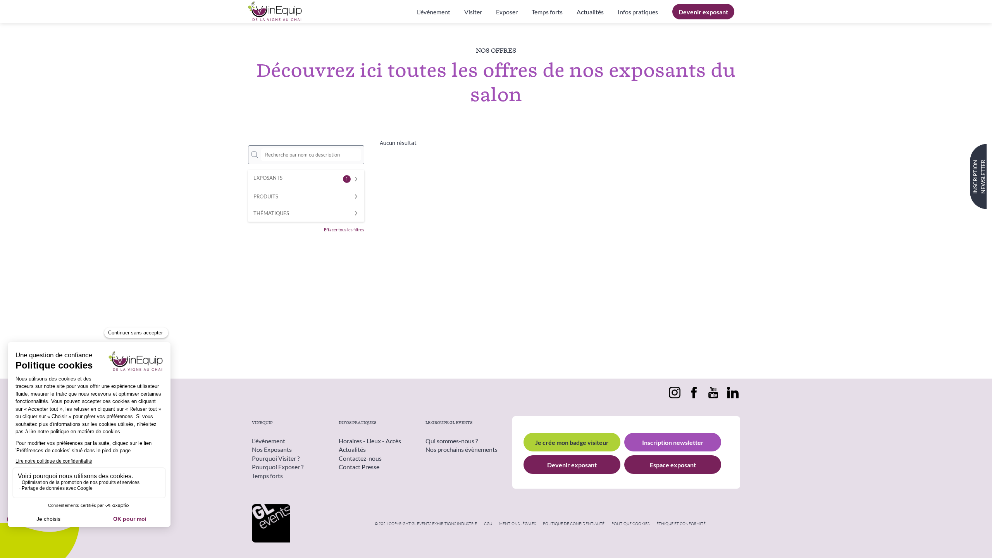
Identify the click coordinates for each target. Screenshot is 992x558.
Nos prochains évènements (461, 449)
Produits (265, 197)
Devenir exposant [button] (572, 464)
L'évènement (268, 440)
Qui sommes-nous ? (451, 440)
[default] (638, 11)
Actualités (352, 449)
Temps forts (267, 475)
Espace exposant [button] (673, 464)
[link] (433, 11)
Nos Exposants (272, 449)
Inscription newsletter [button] (673, 442)
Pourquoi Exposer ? (277, 467)
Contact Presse (359, 467)
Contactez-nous (360, 458)
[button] (703, 11)
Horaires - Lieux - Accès (370, 440)
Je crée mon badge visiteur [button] (572, 442)
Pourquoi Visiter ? (276, 458)
